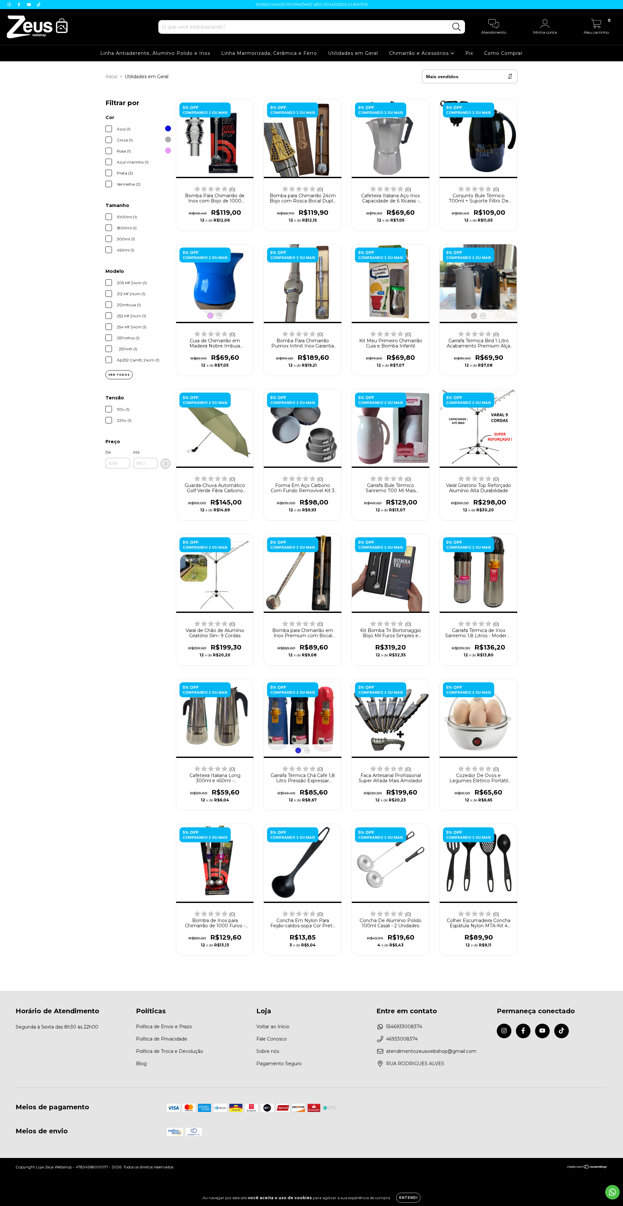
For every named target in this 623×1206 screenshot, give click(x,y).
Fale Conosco (271, 1039)
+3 (219, 315)
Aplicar (165, 464)
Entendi (408, 1198)
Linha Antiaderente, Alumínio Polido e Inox (155, 53)
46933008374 (402, 1039)
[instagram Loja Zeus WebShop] (10, 4)
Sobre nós (267, 1051)
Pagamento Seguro (279, 1063)
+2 (307, 750)
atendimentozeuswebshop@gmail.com (431, 1051)
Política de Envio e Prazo (164, 1026)
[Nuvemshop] (587, 1167)
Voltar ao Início (272, 1026)
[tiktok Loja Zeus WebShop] (38, 4)
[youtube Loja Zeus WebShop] (29, 4)
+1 (483, 315)
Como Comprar (503, 53)
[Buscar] (456, 27)
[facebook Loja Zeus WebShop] (19, 4)
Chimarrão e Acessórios (419, 53)
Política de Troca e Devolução (169, 1051)
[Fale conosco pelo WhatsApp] (612, 1192)
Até (136, 452)
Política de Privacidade (161, 1039)
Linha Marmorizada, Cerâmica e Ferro (269, 53)
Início (111, 76)
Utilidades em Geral (353, 53)
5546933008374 (404, 1026)
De (108, 452)
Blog (141, 1063)
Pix (469, 53)
